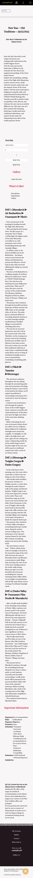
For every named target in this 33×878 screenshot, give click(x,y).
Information (15, 196)
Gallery (13, 198)
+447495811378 (7, 2)
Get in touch (9, 818)
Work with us (16, 842)
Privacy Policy (19, 869)
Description (15, 193)
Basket (16, 835)
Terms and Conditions (9, 869)
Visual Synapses (14, 871)
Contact (16, 838)
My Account (16, 831)
